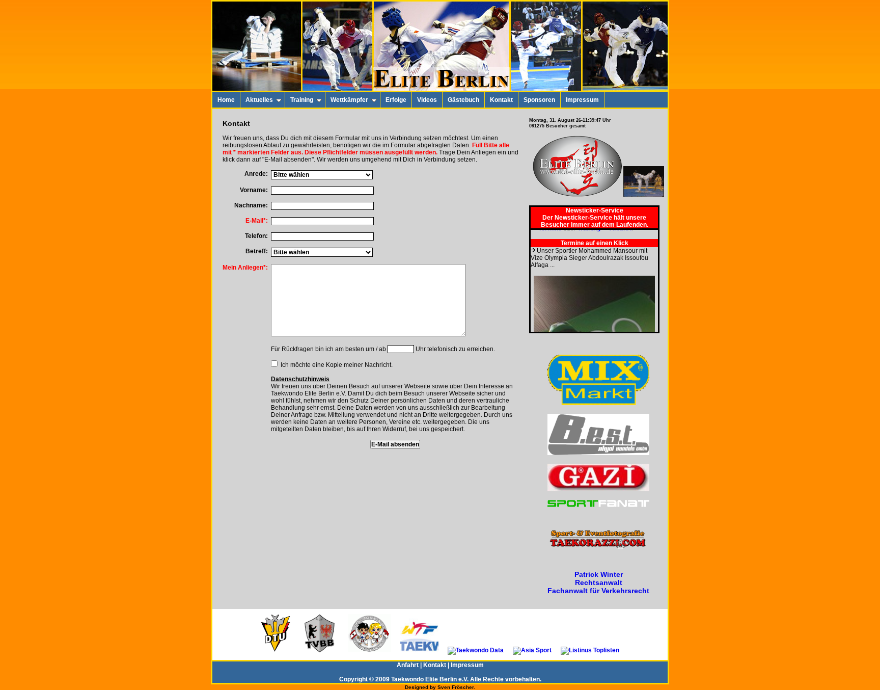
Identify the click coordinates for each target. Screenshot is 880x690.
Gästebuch (463, 99)
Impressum (582, 99)
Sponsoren (539, 99)
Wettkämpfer (349, 99)
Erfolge (396, 99)
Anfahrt (408, 665)
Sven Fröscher (455, 687)
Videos (427, 99)
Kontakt (501, 99)
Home (226, 99)
